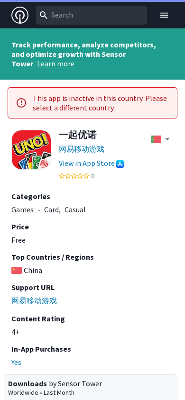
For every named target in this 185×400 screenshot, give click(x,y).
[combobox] (91, 15)
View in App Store (87, 163)
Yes (16, 362)
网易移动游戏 (81, 149)
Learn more (55, 63)
